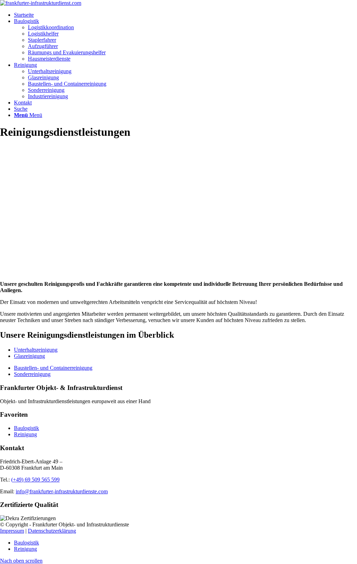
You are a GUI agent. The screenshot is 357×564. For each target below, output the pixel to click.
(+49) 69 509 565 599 (35, 480)
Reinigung (25, 434)
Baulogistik (26, 428)
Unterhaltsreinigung (36, 350)
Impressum (12, 531)
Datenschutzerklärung (52, 531)
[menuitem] (185, 15)
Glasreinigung (29, 356)
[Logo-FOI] (40, 3)
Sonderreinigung (32, 374)
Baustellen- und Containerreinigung (53, 368)
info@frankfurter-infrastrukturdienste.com (62, 491)
